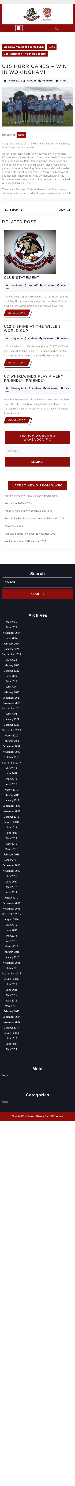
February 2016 (12, 952)
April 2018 (11, 843)
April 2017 (11, 892)
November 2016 (11, 908)
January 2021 (11, 719)
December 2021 (11, 697)
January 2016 (11, 957)
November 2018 (11, 811)
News (51, 47)
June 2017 (11, 881)
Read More (19, 313)
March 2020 (11, 735)
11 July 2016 (15, 338)
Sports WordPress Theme (28, 1116)
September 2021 (11, 708)
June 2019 (11, 773)
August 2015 (11, 979)
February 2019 (12, 795)
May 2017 (11, 887)
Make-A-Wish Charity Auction (21, 510)
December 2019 (11, 746)
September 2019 (11, 762)
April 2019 (11, 784)
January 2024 (11, 649)
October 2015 (11, 968)
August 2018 (11, 822)
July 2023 (11, 659)
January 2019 (11, 800)
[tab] (18, 28)
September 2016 (11, 914)
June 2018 (11, 833)
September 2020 (11, 730)
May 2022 (11, 681)
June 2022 (11, 676)
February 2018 (12, 854)
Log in (5, 1075)
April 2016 (11, 941)
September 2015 (11, 973)
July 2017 (11, 876)
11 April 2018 (15, 285)
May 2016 (11, 935)
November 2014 (11, 1022)
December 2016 (11, 903)
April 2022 (11, 687)
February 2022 (12, 692)
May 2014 (11, 1049)
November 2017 (11, 870)
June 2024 (11, 638)
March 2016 (11, 946)
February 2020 (12, 741)
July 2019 (11, 768)
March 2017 (11, 897)
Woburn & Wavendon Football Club (24, 47)
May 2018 (11, 838)
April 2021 (11, 714)
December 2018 (11, 806)
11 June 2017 (14, 81)
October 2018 (11, 816)
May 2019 (11, 778)
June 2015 (11, 989)
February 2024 (12, 643)
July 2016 (11, 924)
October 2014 (11, 1027)
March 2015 (11, 1006)
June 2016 (11, 930)
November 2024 (11, 632)
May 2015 (11, 995)
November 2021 (11, 703)
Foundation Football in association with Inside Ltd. (33, 518)
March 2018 (11, 849)
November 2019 (11, 751)
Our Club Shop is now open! (20, 533)
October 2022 (11, 670)
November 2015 (11, 962)
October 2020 (11, 724)
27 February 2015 (17, 388)
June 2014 (11, 1043)
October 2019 (11, 757)
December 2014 (11, 1016)
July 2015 (11, 984)
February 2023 (12, 665)
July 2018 (11, 827)
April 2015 (11, 1000)
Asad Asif (31, 81)
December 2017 (11, 865)
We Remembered (14, 541)
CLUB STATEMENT (21, 278)
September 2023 (11, 654)
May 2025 (11, 627)
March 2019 (11, 789)
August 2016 (11, 919)
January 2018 (11, 860)
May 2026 (11, 622)
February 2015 (12, 1011)
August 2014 (11, 1033)
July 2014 (11, 1038)
